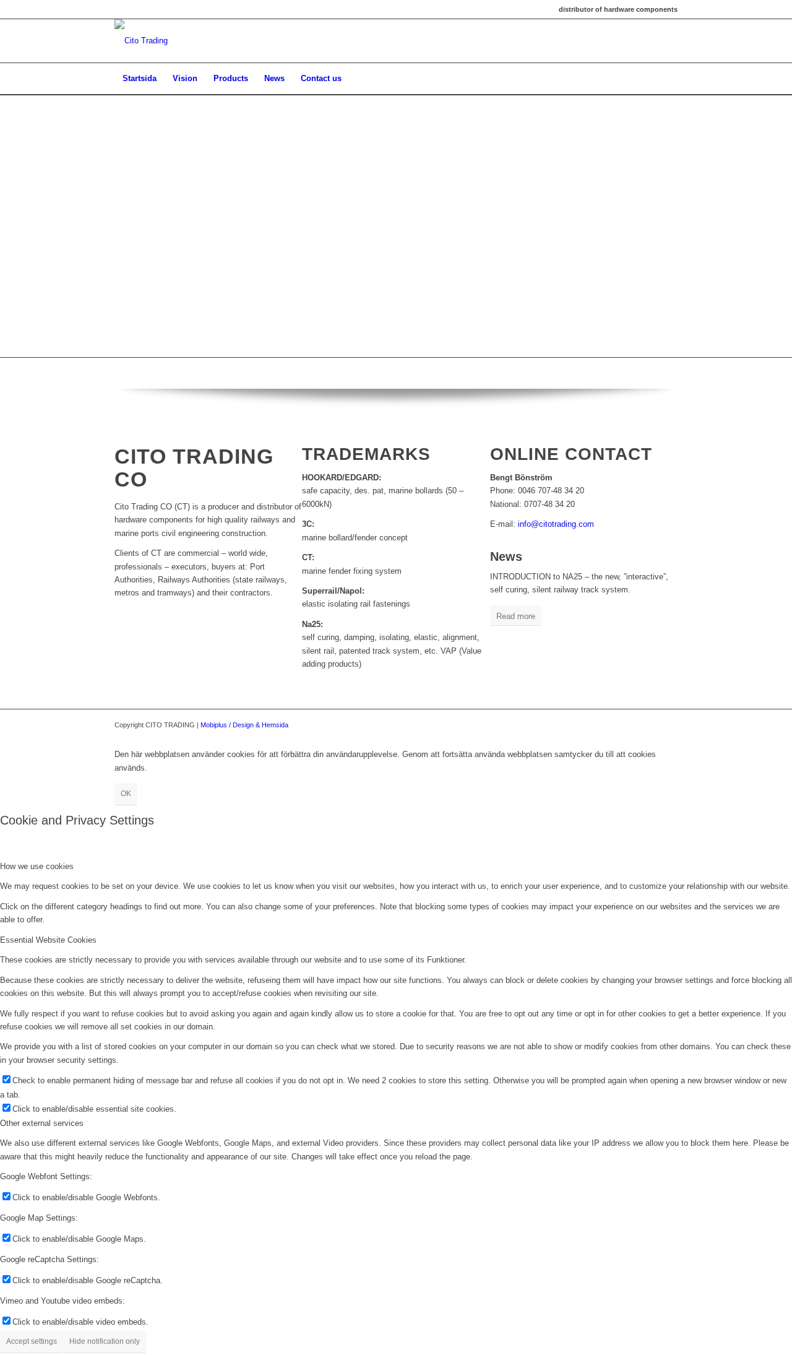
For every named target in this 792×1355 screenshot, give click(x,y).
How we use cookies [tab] (37, 866)
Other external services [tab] (42, 1123)
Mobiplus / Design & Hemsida (244, 725)
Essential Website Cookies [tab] (48, 940)
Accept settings (31, 1341)
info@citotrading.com (556, 524)
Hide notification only (104, 1341)
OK (126, 793)
